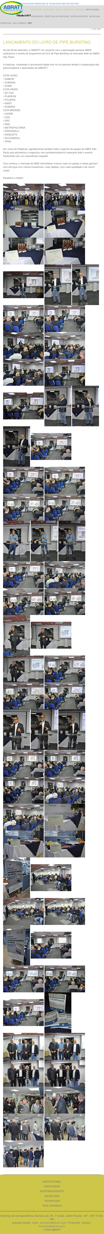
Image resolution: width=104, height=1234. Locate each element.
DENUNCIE (79, 9)
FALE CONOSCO (20, 23)
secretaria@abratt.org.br (53, 1222)
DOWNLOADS (48, 9)
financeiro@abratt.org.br (52, 1226)
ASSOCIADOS (37, 16)
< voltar (95, 28)
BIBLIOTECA (36, 9)
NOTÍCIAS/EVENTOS (79, 16)
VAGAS (59, 9)
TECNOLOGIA (5, 23)
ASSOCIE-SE (68, 9)
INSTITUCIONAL (92, 9)
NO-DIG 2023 (94, 16)
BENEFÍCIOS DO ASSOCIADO (56, 16)
